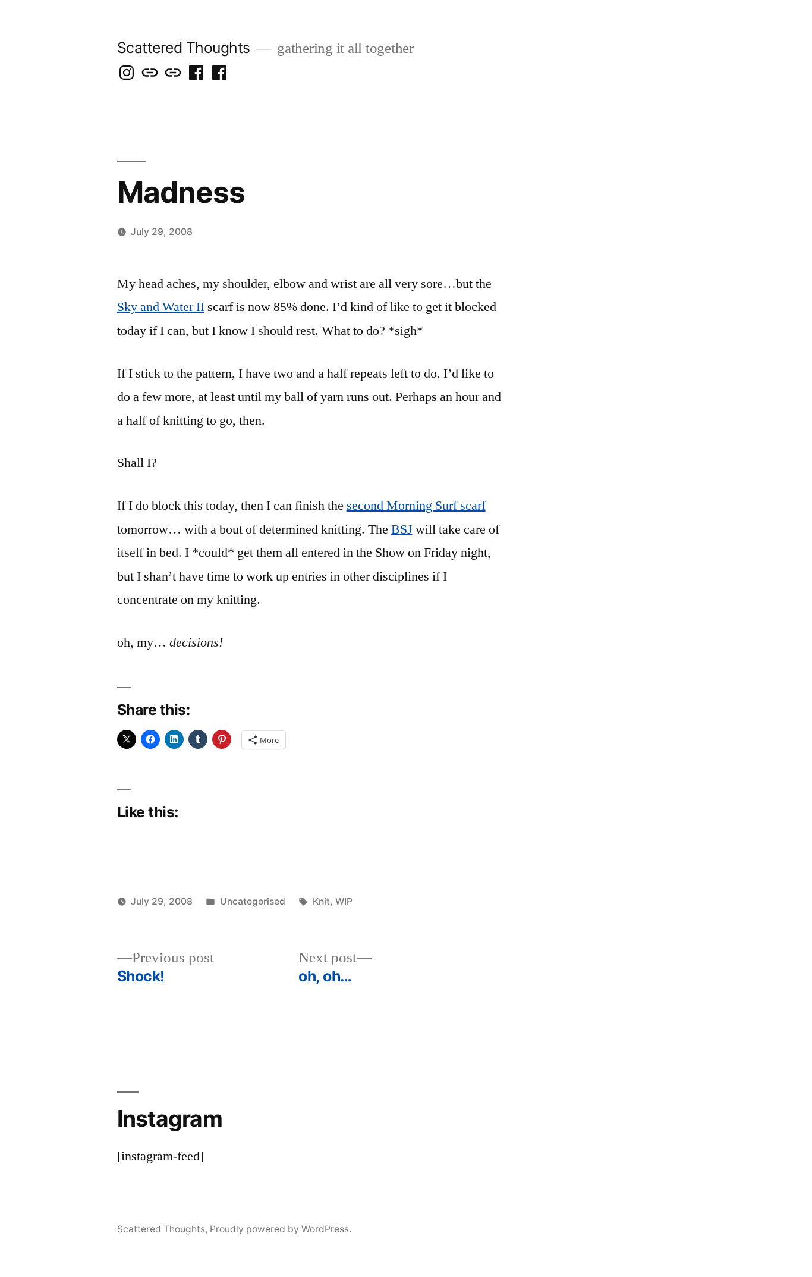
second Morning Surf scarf (416, 505)
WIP (344, 901)
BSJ (402, 529)
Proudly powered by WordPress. (280, 1229)
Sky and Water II (160, 307)
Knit (321, 901)
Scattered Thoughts (183, 48)
